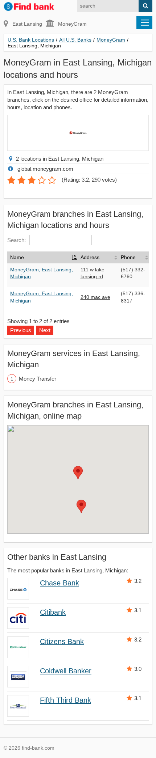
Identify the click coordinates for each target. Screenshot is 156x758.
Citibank (53, 612)
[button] (78, 472)
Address (90, 257)
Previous (20, 330)
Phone (128, 257)
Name (17, 257)
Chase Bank (59, 583)
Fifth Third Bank (65, 700)
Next (44, 330)
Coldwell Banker (65, 671)
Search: (16, 240)
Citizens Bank (62, 641)
